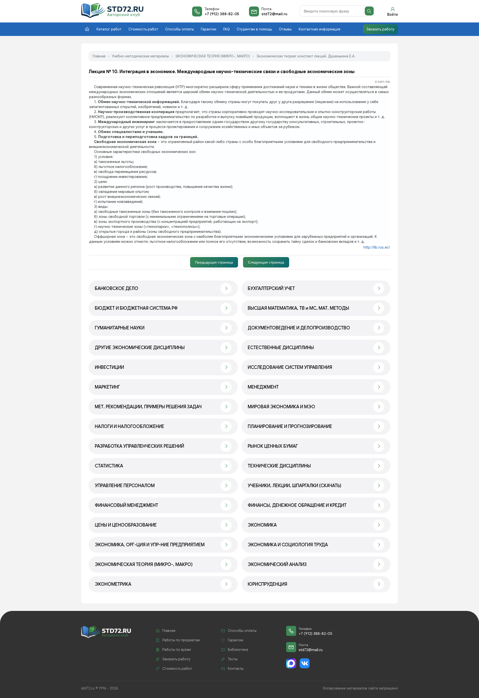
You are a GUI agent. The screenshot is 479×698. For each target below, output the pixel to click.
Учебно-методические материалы (140, 56)
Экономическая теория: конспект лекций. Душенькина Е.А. (306, 56)
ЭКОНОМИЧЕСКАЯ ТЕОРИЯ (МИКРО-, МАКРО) (212, 56)
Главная (99, 56)
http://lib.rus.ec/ (376, 247)
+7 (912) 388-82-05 (222, 14)
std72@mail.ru (274, 14)
